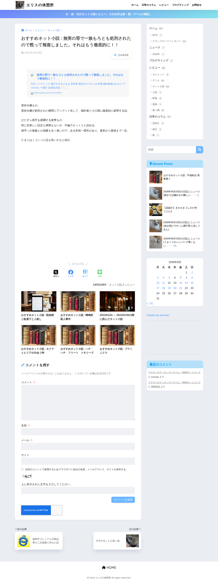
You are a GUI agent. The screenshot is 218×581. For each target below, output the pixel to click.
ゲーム (156, 28)
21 (180, 288)
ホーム (135, 5)
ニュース (156, 47)
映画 (156, 98)
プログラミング (180, 5)
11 (163, 282)
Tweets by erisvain (158, 315)
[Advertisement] (78, 179)
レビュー (164, 5)
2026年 (157, 54)
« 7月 (150, 303)
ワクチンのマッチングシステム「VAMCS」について (174, 372)
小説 (156, 92)
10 (157, 282)
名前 (25, 425)
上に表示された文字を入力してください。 (47, 484)
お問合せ (197, 5)
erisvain (155, 376)
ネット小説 (115, 284)
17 (157, 288)
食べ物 (158, 110)
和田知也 (155, 386)
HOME (111, 568)
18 (163, 288)
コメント (28, 382)
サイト (25, 455)
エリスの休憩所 (39, 5)
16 (192, 282)
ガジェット (160, 74)
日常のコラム (149, 5)
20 (174, 288)
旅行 (156, 129)
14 (180, 282)
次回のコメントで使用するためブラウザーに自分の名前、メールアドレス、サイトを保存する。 (76, 469)
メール (27, 440)
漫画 (156, 104)
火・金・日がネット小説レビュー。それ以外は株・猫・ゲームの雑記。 (109, 14)
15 (186, 282)
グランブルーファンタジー (169, 41)
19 (169, 288)
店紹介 (157, 123)
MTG (156, 35)
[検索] (199, 149)
